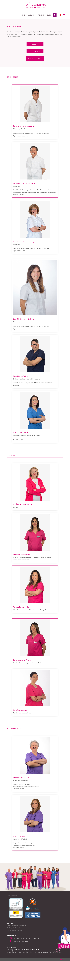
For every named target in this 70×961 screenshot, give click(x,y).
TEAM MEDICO (35, 44)
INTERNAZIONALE (35, 58)
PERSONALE (35, 51)
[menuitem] (23, 15)
